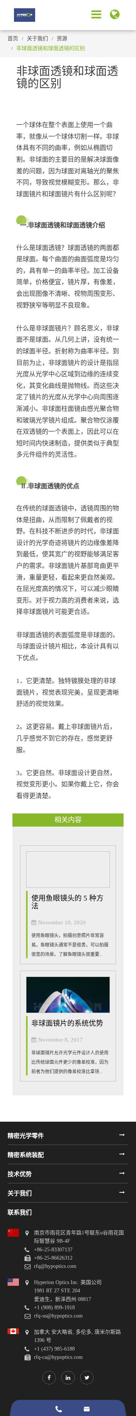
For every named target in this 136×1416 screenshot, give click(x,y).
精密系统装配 (26, 1155)
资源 (62, 38)
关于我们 (37, 38)
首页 (13, 38)
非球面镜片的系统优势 (67, 1023)
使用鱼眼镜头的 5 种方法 (67, 902)
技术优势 (20, 1174)
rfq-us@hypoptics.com (58, 1316)
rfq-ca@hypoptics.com (58, 1357)
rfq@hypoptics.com (55, 1266)
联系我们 (20, 1212)
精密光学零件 (26, 1136)
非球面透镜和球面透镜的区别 (50, 48)
